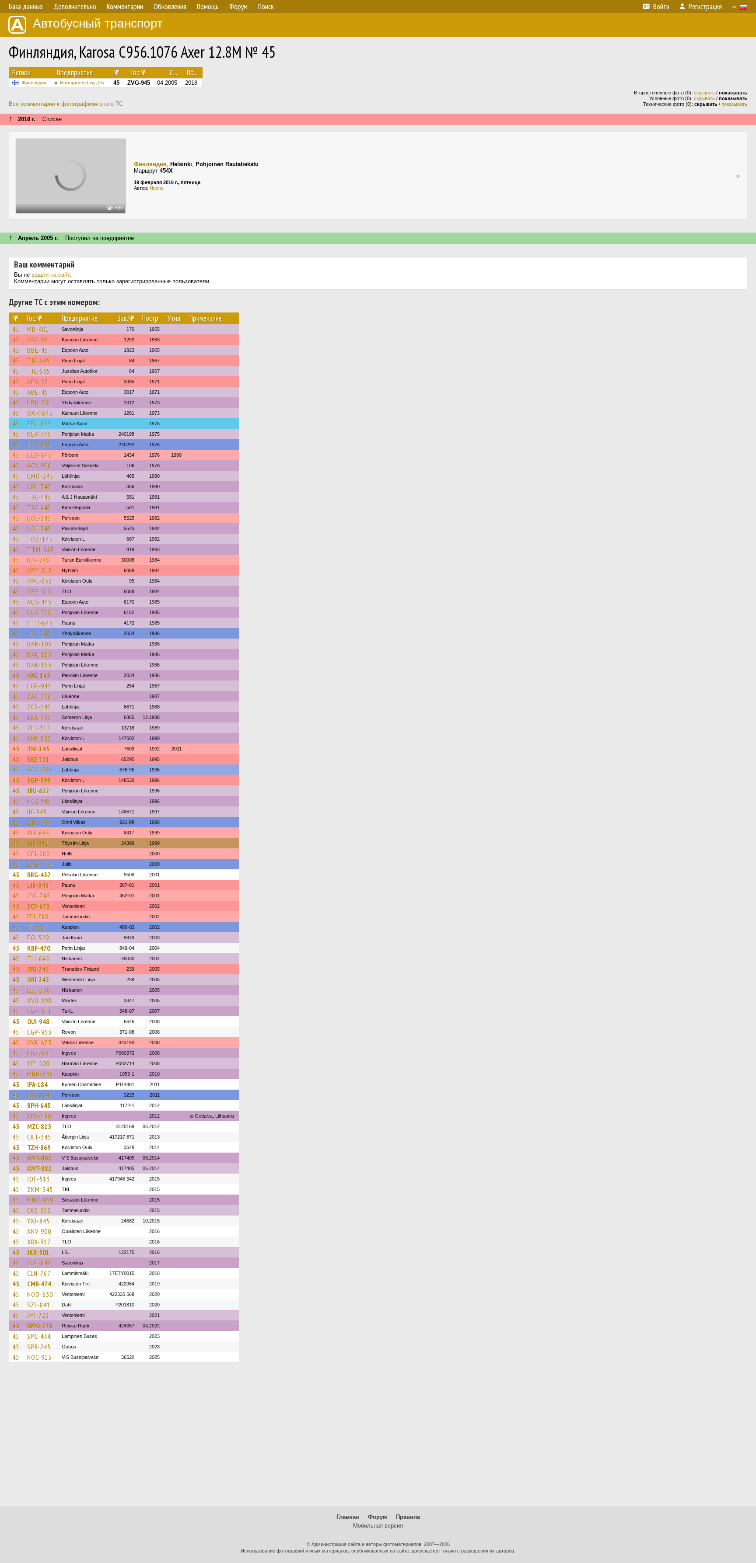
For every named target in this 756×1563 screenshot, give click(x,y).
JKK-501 (38, 1252)
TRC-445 (39, 497)
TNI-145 (38, 748)
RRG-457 (39, 874)
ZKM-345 (40, 1189)
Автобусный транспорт (98, 23)
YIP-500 (38, 1063)
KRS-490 (39, 1115)
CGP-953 (39, 1032)
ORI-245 (38, 969)
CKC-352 (39, 1210)
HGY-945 (39, 801)
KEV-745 (39, 434)
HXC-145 (39, 633)
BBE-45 (37, 350)
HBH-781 (39, 402)
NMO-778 (39, 1325)
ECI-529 (38, 937)
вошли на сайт (51, 274)
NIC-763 (38, 1053)
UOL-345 (39, 518)
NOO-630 (40, 1294)
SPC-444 (39, 1336)
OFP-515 (39, 570)
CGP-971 (39, 1011)
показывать (734, 104)
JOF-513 (38, 1178)
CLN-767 (39, 1273)
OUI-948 (38, 1021)
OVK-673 (39, 1042)
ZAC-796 (39, 696)
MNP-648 (40, 1074)
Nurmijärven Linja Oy (82, 82)
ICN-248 (38, 560)
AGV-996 (39, 465)
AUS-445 (39, 601)
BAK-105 (39, 643)
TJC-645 (38, 360)
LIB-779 (38, 822)
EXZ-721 (38, 759)
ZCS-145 (39, 706)
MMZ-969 (40, 1199)
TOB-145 (39, 539)
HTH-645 (39, 622)
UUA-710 (39, 612)
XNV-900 (39, 1231)
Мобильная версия (378, 1525)
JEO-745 (38, 895)
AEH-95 (37, 381)
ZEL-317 (38, 727)
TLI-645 (38, 958)
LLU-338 (38, 990)
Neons (157, 188)
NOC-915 (39, 1357)
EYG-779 (39, 864)
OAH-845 (39, 413)
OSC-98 (37, 339)
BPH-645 (39, 1105)
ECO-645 (39, 455)
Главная (347, 1517)
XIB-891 (38, 843)
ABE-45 (37, 392)
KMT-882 (39, 1157)
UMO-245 (40, 476)
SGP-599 (39, 780)
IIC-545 (37, 811)
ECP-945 (39, 685)
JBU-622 (38, 790)
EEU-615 (39, 423)
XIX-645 (38, 832)
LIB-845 (38, 885)
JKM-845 (39, 1262)
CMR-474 (39, 1283)
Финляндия (34, 82)
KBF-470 (38, 948)
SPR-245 (39, 1346)
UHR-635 (39, 444)
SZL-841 (38, 1304)
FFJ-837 (38, 927)
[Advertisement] (378, 1438)
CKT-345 (39, 1136)
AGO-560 (39, 769)
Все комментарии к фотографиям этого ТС (66, 104)
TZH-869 (39, 1147)
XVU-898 (39, 1000)
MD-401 (38, 329)
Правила (408, 1517)
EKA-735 (39, 717)
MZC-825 (39, 1126)
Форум (377, 1517)
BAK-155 (39, 654)
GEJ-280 (38, 853)
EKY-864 (38, 1095)
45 (15, 329)
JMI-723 (38, 1315)
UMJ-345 (39, 486)
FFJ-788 (38, 916)
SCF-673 (38, 906)
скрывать (704, 92)
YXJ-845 (38, 1220)
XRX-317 (39, 1241)
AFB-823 (39, 738)
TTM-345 (40, 549)
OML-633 (39, 581)
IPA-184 (37, 1084)
